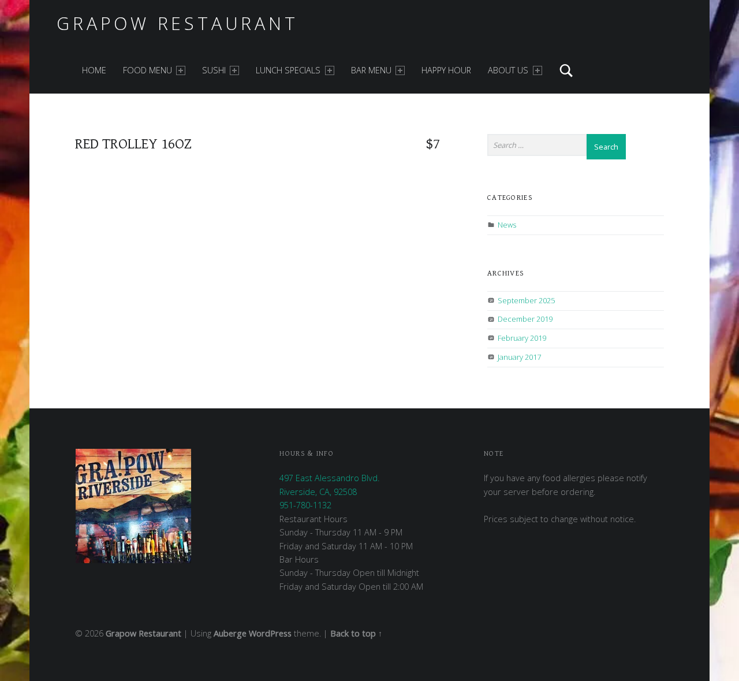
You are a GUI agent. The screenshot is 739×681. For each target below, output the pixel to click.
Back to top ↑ (356, 633)
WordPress (270, 633)
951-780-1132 (305, 505)
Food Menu (147, 70)
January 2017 (519, 357)
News (507, 224)
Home (94, 70)
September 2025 (526, 300)
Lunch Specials (288, 70)
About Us (508, 70)
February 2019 (522, 338)
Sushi (214, 70)
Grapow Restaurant (177, 23)
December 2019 (525, 319)
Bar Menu (371, 70)
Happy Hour (446, 70)
